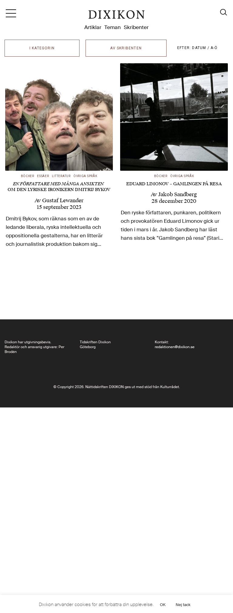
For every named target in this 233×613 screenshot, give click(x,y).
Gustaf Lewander (62, 200)
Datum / (201, 48)
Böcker (27, 176)
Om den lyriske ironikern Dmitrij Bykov (59, 187)
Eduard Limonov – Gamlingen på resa (174, 184)
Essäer (43, 176)
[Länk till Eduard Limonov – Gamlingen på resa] (174, 117)
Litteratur (61, 176)
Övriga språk (85, 176)
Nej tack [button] (183, 604)
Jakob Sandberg (177, 194)
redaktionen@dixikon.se (174, 346)
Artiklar (92, 27)
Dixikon (116, 15)
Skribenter (136, 27)
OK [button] (163, 604)
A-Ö (214, 48)
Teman (112, 27)
